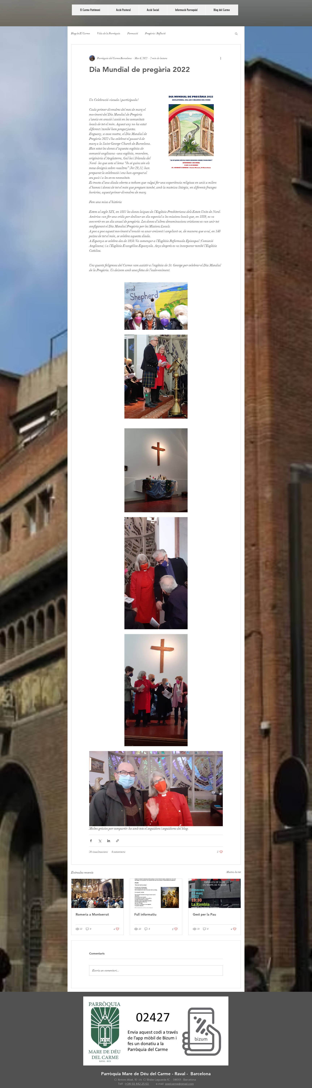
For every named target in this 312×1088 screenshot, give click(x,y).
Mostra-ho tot (233, 872)
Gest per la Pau (204, 914)
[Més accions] (220, 58)
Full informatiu (145, 914)
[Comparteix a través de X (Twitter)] (99, 840)
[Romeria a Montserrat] (97, 893)
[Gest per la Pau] (214, 893)
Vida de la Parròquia (108, 33)
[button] (123, 10)
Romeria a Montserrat (92, 914)
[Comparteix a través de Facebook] (91, 840)
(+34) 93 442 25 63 (137, 1083)
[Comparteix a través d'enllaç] (117, 840)
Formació (132, 33)
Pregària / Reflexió (155, 33)
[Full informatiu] (156, 893)
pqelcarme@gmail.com (179, 1083)
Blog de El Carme (80, 33)
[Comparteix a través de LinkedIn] (108, 840)
